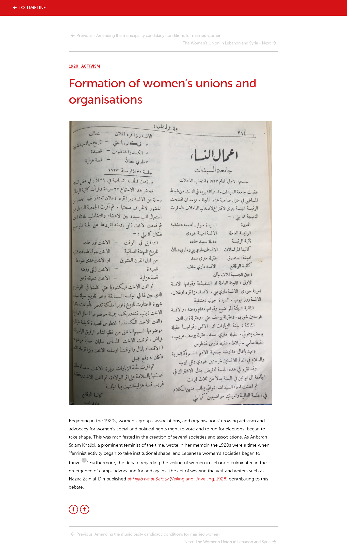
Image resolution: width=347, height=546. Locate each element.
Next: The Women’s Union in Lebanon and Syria (227, 542)
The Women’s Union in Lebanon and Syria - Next (227, 43)
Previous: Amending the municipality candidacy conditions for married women (147, 534)
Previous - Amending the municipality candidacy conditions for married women (148, 35)
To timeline (32, 7)
